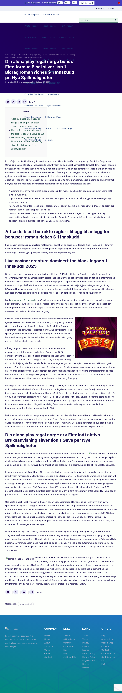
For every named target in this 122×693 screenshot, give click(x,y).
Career (47, 650)
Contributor (68, 643)
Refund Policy (88, 653)
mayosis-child (88, 660)
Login (112, 8)
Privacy (85, 643)
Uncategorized (26, 604)
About (47, 643)
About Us (48, 646)
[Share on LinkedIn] (18, 101)
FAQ (103, 660)
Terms (85, 635)
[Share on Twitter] (13, 101)
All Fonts (67, 635)
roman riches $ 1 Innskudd (23, 300)
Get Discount (87, 3)
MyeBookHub (13, 82)
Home (7, 55)
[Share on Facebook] (7, 101)
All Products (69, 639)
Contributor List (108, 653)
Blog (13, 55)
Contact (48, 657)
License (85, 650)
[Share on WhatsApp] (31, 591)
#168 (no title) (69, 657)
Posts (19, 55)
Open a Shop (107, 639)
